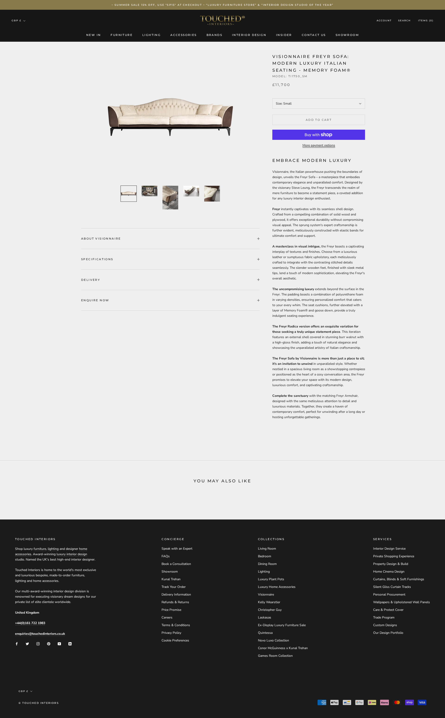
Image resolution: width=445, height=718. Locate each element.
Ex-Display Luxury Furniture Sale (282, 625)
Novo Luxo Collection (273, 640)
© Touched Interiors (39, 703)
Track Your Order (174, 587)
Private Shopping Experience (393, 556)
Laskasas (264, 617)
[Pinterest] (48, 643)
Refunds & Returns (175, 602)
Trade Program (383, 617)
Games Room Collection (275, 656)
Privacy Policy (171, 633)
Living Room (267, 548)
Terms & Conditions (176, 625)
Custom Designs (385, 625)
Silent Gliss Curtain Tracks (392, 587)
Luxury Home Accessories (277, 587)
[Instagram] (38, 643)
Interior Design (249, 35)
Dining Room (267, 564)
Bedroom (264, 556)
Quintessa (265, 633)
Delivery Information (176, 594)
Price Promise (171, 610)
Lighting (151, 35)
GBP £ (16, 20)
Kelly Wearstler (269, 602)
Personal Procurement (389, 594)
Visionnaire (266, 594)
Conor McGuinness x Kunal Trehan (283, 648)
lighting (53, 549)
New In (93, 35)
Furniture (122, 35)
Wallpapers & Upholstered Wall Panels (401, 602)
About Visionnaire (101, 238)
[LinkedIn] (70, 643)
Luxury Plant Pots (271, 579)
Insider (284, 35)
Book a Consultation (176, 564)
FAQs (166, 556)
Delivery (90, 280)
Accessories (183, 35)
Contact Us (314, 35)
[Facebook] (16, 643)
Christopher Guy (270, 610)
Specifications (97, 259)
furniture (40, 549)
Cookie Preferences (175, 640)
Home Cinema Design (388, 571)
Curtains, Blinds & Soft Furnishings (398, 579)
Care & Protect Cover (388, 610)
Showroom (347, 35)
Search (404, 20)
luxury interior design (72, 554)
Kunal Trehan (171, 579)
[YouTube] (59, 643)
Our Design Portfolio (388, 633)
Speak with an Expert (177, 548)
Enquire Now (95, 300)
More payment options (318, 145)
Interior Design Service (389, 548)
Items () (425, 20)
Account (384, 20)
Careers (167, 617)
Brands (214, 35)
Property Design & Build (390, 564)
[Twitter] (27, 643)
